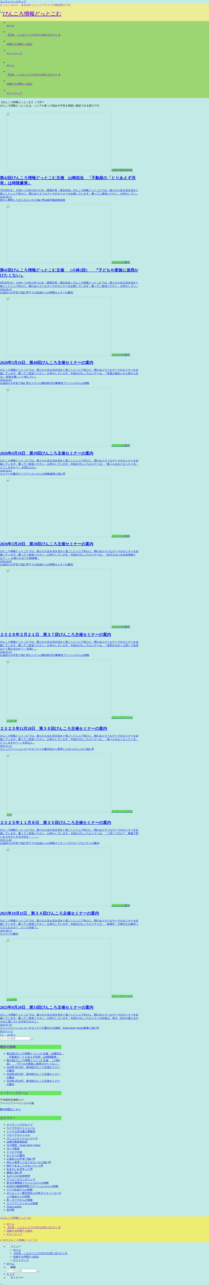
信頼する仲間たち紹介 (20, 1230)
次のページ (6, 1031)
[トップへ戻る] (1, 1284)
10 (8, 1034)
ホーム (10, 1224)
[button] (32, 1039)
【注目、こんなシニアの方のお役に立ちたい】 (34, 1227)
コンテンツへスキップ (13, 1)
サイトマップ (14, 1234)
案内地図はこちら (10, 1109)
